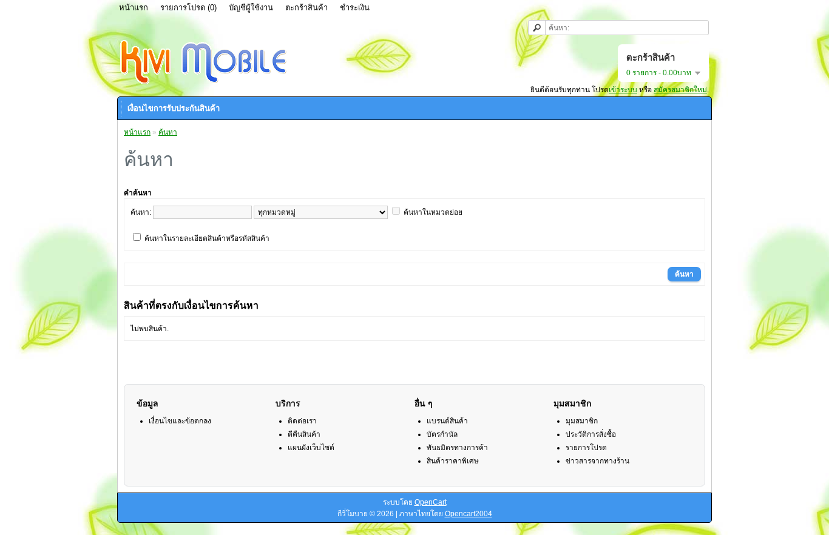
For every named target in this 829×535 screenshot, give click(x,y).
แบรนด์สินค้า (447, 421)
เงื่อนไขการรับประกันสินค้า (173, 108)
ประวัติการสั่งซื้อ (591, 434)
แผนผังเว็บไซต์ (311, 447)
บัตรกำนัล (442, 434)
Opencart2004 (468, 514)
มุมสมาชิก (582, 421)
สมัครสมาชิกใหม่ (680, 90)
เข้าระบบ (623, 90)
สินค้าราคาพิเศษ (453, 461)
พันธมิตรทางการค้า (457, 447)
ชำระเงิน (355, 7)
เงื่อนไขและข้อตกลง (180, 421)
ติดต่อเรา (302, 421)
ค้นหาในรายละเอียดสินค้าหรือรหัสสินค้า (206, 238)
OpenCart (430, 502)
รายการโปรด (586, 447)
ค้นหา (167, 132)
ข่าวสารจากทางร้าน (597, 461)
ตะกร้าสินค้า (306, 7)
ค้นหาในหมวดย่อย (433, 212)
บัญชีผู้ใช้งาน (251, 7)
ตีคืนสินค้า (304, 434)
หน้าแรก (133, 7)
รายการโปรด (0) (188, 7)
